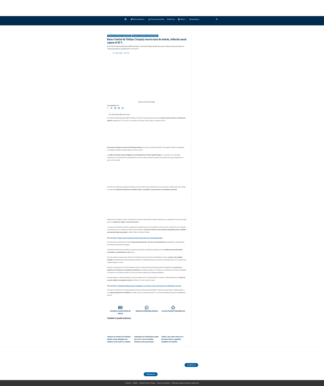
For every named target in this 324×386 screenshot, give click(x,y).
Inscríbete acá (191, 365)
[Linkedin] (117, 366)
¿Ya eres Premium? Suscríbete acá (173, 311)
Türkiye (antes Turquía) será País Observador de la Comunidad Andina (139, 238)
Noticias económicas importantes (119, 36)
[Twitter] (113, 366)
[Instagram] (120, 366)
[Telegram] (123, 108)
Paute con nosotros (163, 383)
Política (135, 383)
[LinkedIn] (115, 108)
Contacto (128, 383)
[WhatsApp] (108, 108)
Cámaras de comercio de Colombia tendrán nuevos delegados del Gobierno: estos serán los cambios (119, 339)
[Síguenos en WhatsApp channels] (147, 307)
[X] (111, 108)
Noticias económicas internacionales (145, 36)
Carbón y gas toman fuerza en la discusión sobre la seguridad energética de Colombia (172, 339)
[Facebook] (119, 108)
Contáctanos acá (150, 374)
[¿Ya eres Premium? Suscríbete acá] (173, 307)
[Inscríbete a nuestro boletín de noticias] (120, 307)
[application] (144, 19)
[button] (138, 19)
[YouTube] (126, 366)
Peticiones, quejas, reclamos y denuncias (185, 383)
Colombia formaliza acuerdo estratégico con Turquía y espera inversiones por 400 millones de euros (149, 286)
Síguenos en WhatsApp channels (147, 311)
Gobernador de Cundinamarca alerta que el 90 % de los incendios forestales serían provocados (146, 339)
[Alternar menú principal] (125, 19)
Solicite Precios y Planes (147, 383)
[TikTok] (123, 366)
